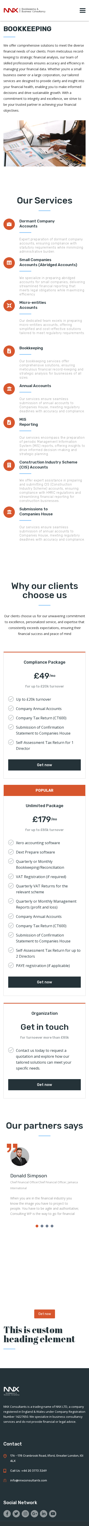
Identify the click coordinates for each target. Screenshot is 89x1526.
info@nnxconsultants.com (28, 1480)
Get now (44, 765)
